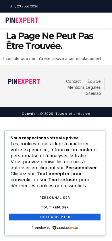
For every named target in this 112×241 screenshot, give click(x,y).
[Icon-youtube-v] (65, 6)
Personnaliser (55, 198)
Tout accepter (54, 217)
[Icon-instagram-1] (57, 6)
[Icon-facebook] (49, 6)
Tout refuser (55, 207)
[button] (88, 20)
